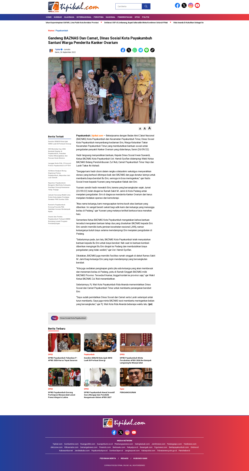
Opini (137, 17)
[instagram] (191, 7)
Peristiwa (98, 17)
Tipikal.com (57, 444)
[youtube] (198, 7)
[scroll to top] (239, 466)
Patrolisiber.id (184, 450)
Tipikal (57, 50)
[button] (140, 128)
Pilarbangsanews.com (124, 444)
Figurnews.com (160, 447)
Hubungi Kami (140, 458)
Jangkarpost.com (132, 450)
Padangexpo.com (174, 444)
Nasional (110, 17)
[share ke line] (147, 52)
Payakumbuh (62, 30)
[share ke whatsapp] (135, 52)
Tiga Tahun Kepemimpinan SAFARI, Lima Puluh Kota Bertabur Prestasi (55, 23)
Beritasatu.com (119, 447)
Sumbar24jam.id (116, 450)
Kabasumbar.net (66, 450)
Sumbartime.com (71, 444)
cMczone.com (57, 447)
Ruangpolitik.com (87, 444)
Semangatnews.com (88, 447)
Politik (145, 17)
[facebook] (178, 7)
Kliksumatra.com (71, 447)
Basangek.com (146, 447)
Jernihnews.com (158, 444)
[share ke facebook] (124, 52)
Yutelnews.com (190, 444)
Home (48, 17)
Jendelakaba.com (82, 450)
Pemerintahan (125, 17)
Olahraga (69, 17)
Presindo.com (105, 447)
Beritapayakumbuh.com (179, 447)
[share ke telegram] (141, 52)
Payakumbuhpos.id (99, 450)
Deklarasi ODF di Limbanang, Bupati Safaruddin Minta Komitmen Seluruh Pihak (121, 23)
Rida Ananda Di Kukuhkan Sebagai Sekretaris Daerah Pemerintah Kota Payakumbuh (193, 23)
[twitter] (185, 7)
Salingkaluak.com (142, 444)
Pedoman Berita (108, 458)
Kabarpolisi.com (148, 450)
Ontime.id (195, 447)
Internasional (84, 17)
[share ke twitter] (129, 52)
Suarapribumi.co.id (105, 444)
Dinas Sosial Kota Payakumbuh (73, 318)
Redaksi (124, 458)
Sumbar (58, 17)
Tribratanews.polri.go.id (167, 450)
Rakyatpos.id (132, 447)
